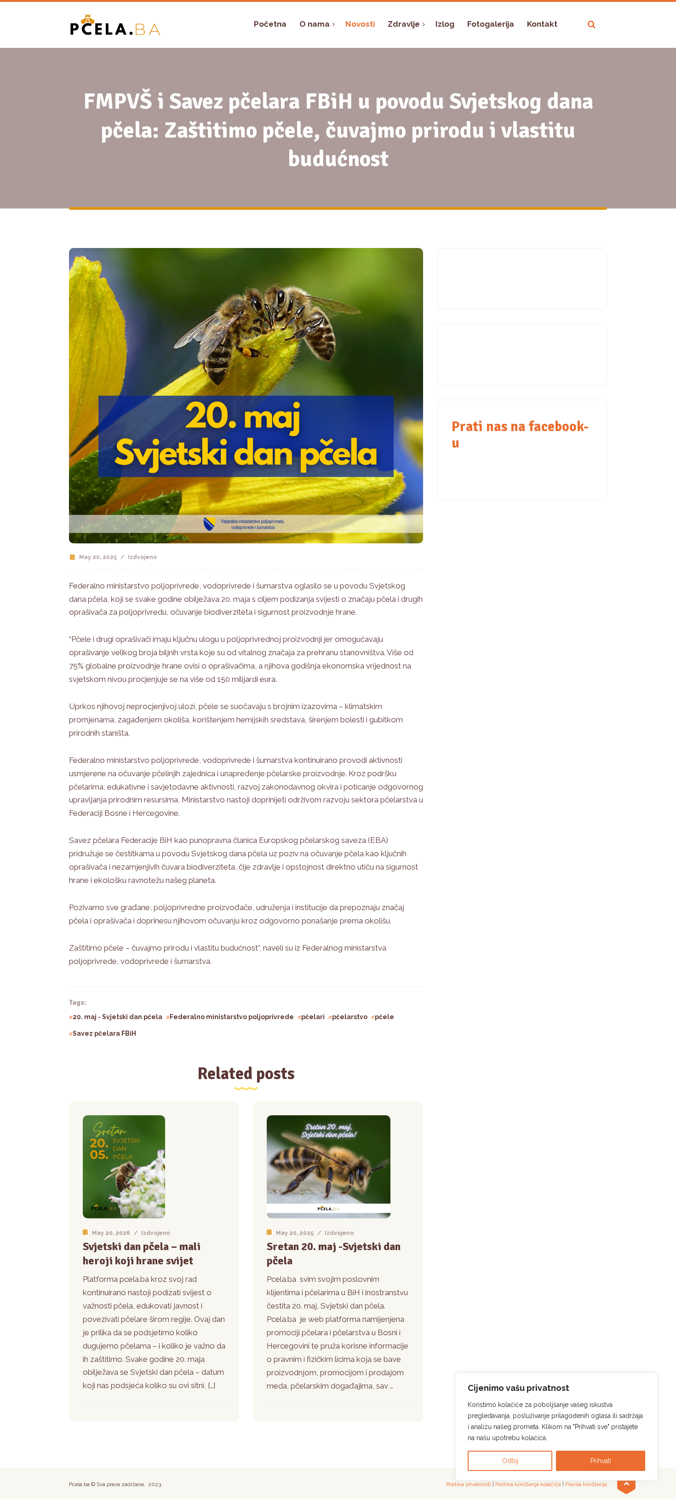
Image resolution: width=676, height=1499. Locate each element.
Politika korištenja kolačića (528, 1484)
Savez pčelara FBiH (104, 1033)
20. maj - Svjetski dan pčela (117, 1016)
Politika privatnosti (468, 1484)
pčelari (313, 1016)
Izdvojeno (142, 557)
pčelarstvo (349, 1016)
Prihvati (600, 1460)
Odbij (510, 1460)
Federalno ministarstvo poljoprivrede (232, 1016)
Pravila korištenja (586, 1484)
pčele (384, 1016)
